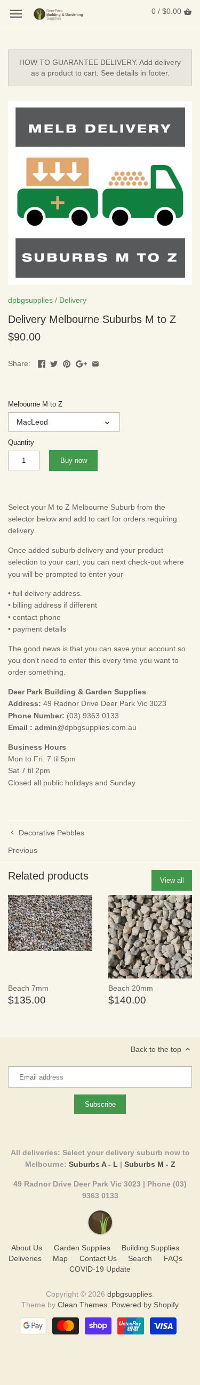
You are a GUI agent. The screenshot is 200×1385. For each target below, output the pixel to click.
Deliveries (25, 1258)
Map (60, 1258)
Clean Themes (82, 1304)
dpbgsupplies (30, 300)
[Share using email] (95, 362)
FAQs (173, 1258)
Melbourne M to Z (35, 404)
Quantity (21, 442)
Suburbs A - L (93, 1164)
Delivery (72, 300)
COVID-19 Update (100, 1269)
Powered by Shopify (145, 1304)
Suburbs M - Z (149, 1164)
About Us (26, 1247)
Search (140, 1258)
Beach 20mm (130, 988)
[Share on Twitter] (54, 362)
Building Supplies (150, 1247)
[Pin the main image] (66, 362)
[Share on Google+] (81, 362)
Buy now (73, 461)
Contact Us (98, 1258)
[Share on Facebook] (41, 362)
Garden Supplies (82, 1247)
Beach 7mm (28, 988)
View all (172, 880)
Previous (22, 850)
